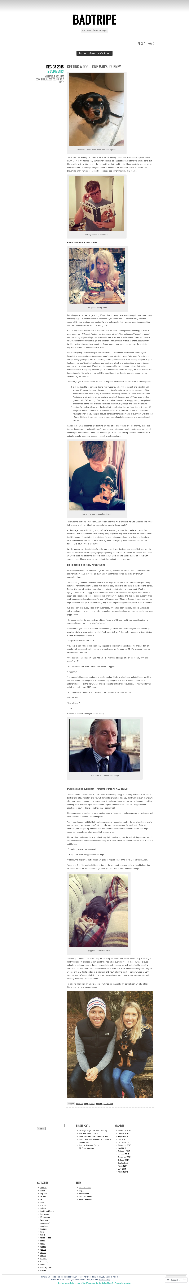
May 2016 (122, 1139)
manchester (45, 1223)
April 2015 (122, 1148)
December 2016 (124, 1130)
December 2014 (124, 1157)
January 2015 (123, 1154)
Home (151, 43)
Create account (85, 1187)
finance (43, 1205)
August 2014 (123, 1166)
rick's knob (108, 1103)
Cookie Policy (104, 1279)
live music (44, 1220)
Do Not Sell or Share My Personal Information (113, 1283)
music (42, 1234)
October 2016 (123, 1133)
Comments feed (85, 1196)
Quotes (43, 1252)
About (141, 43)
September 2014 (125, 1163)
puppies (99, 1103)
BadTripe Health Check (88, 1133)
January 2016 (123, 1142)
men (42, 1231)
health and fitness (47, 1211)
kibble (91, 1103)
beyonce (43, 1193)
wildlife (43, 1270)
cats (41, 1199)
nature (42, 1240)
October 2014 (123, 1160)
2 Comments (56, 71)
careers (43, 1196)
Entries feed (84, 1193)
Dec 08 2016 (55, 66)
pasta (42, 1243)
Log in (81, 1190)
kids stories (44, 1214)
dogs (56, 76)
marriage (43, 1229)
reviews (43, 1255)
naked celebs (52, 79)
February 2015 (124, 1151)
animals (49, 76)
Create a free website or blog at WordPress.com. (76, 1283)
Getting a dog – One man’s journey (94, 66)
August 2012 (123, 1171)
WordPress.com (85, 1199)
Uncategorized (46, 1267)
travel (42, 1264)
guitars (43, 1208)
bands (42, 1190)
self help (61, 81)
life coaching (45, 1217)
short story (44, 1261)
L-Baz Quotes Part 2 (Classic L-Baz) (93, 1136)
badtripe (94, 19)
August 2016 (123, 1136)
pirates (43, 1246)
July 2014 (122, 1168)
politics (43, 1249)
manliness (44, 1226)
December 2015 (124, 1145)
